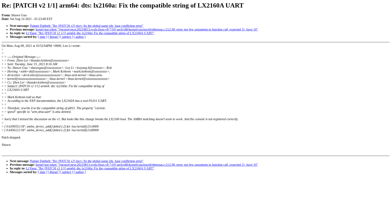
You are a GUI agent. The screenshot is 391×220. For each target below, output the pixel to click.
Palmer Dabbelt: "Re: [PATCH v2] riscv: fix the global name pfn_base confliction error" (86, 26)
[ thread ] (53, 36)
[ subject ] (66, 36)
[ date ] (42, 36)
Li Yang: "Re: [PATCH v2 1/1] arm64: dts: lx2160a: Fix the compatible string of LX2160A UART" (90, 33)
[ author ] (80, 36)
